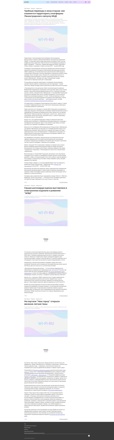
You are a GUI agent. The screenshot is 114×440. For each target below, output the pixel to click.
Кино (47, 2)
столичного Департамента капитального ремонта (38, 100)
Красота (61, 2)
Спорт (75, 2)
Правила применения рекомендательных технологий (34, 433)
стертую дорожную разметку (42, 370)
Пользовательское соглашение (30, 425)
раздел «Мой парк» (30, 376)
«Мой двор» (34, 375)
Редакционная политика (29, 431)
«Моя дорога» (42, 375)
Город (66, 2)
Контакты (26, 429)
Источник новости (64, 182)
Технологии (54, 2)
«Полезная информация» (55, 390)
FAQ (25, 423)
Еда (71, 2)
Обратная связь (27, 427)
